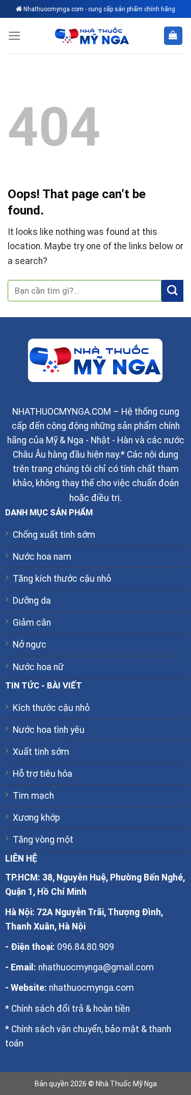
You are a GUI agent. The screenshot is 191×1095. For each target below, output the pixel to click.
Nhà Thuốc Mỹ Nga (126, 1084)
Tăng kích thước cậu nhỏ (62, 579)
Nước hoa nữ (38, 667)
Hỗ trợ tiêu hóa (42, 774)
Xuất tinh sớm (41, 752)
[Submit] (172, 291)
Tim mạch (33, 796)
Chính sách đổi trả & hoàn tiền (70, 1009)
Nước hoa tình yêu (49, 730)
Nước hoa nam (42, 557)
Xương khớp (36, 818)
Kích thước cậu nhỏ (51, 708)
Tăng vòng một (43, 840)
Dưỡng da (32, 601)
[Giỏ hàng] (173, 36)
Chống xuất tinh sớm (54, 535)
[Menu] (14, 35)
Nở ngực (29, 644)
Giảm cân (32, 622)
